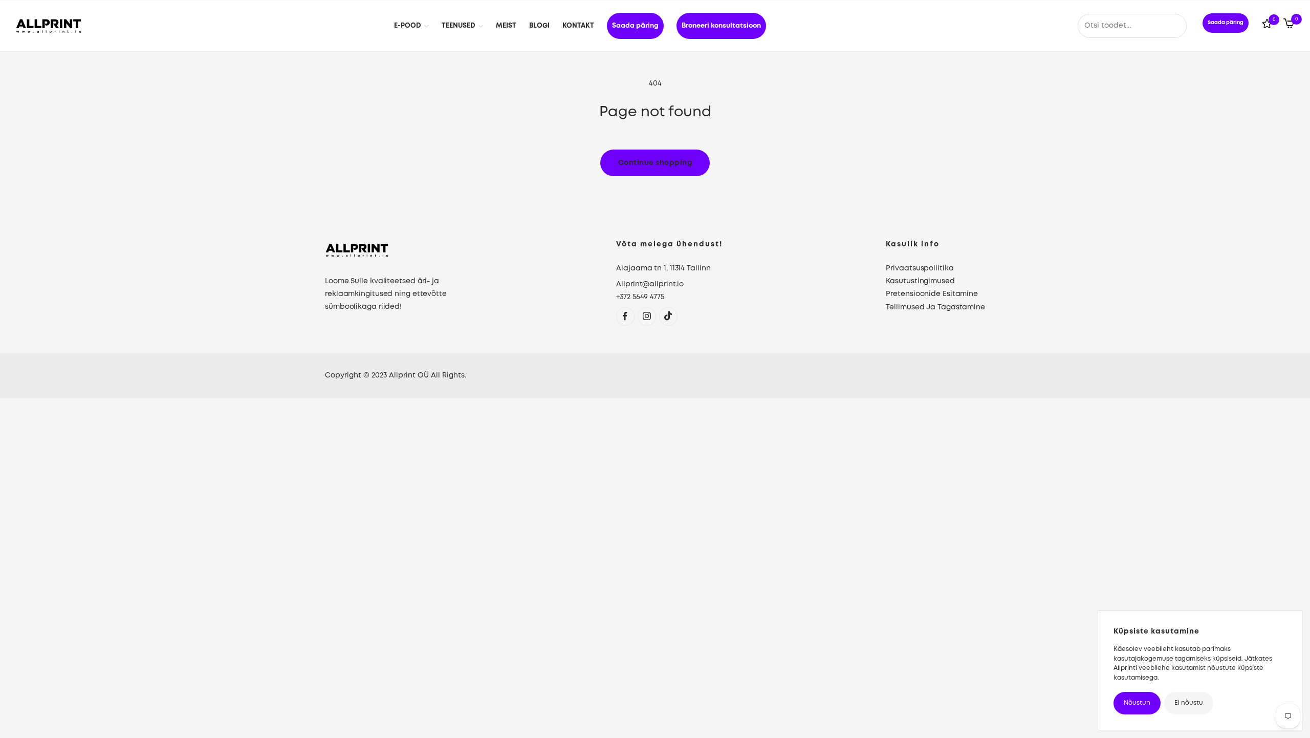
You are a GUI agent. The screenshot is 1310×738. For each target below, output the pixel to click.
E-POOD (407, 26)
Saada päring (635, 26)
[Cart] (1289, 25)
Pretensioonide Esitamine (932, 294)
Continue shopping (655, 163)
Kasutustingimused (920, 281)
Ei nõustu (1188, 703)
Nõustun (1137, 703)
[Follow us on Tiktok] (668, 316)
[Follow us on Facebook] (625, 316)
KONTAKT (578, 26)
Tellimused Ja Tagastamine (935, 307)
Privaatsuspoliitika (919, 268)
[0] (1267, 25)
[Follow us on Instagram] (647, 316)
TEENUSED (458, 26)
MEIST (506, 26)
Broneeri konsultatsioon (721, 26)
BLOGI (539, 26)
